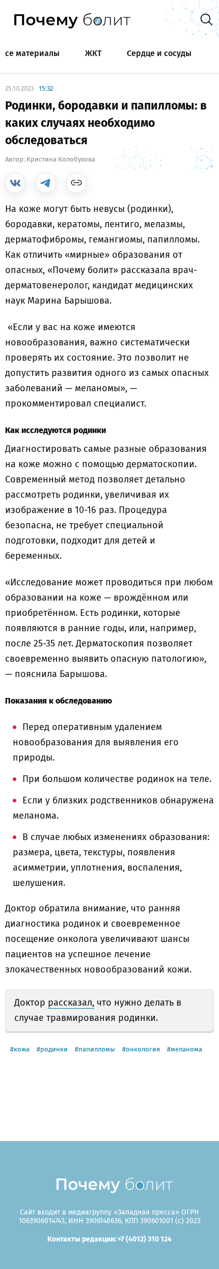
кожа (22, 1049)
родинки (54, 1049)
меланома (186, 1049)
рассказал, (71, 1002)
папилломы (96, 1049)
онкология (143, 1049)
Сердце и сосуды (159, 53)
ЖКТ (93, 53)
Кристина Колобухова (60, 159)
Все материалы (30, 53)
